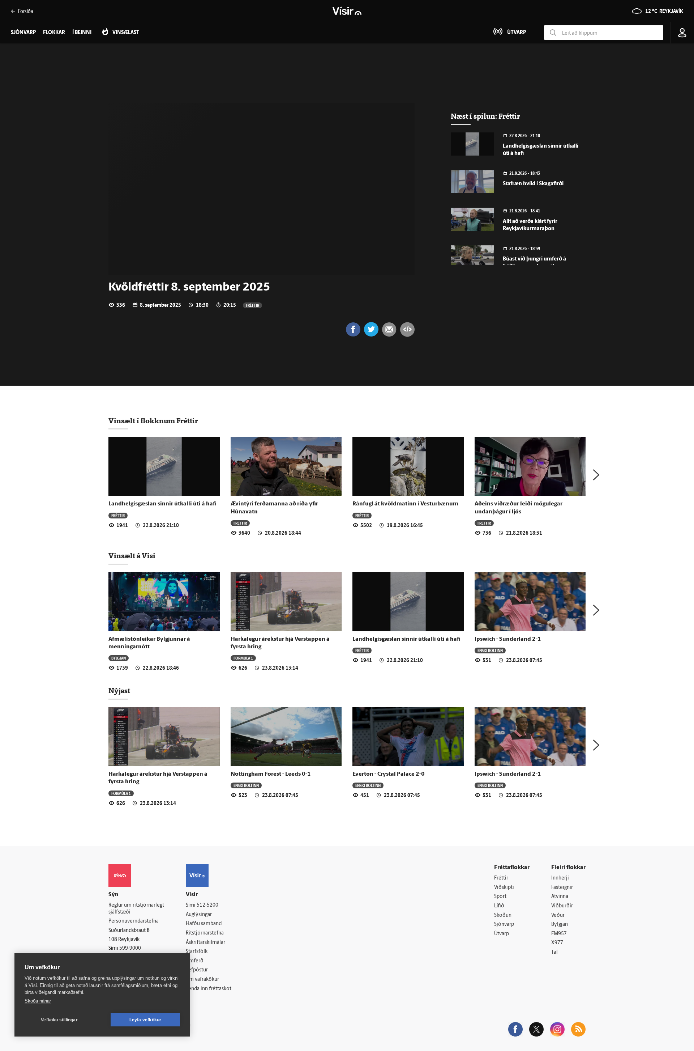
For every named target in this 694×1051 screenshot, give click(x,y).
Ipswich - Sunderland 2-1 (508, 639)
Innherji (560, 878)
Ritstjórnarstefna (205, 933)
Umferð (195, 961)
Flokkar (54, 32)
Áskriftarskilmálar (205, 942)
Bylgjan (118, 658)
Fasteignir (562, 887)
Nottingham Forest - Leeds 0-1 (271, 774)
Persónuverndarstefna (133, 921)
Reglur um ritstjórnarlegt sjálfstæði (136, 909)
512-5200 (207, 905)
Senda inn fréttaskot (208, 989)
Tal (554, 952)
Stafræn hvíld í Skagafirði (533, 184)
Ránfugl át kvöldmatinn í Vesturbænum (405, 504)
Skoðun (502, 915)
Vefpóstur (197, 970)
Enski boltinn (490, 650)
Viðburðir (562, 906)
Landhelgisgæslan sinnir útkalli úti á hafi (162, 504)
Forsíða (25, 11)
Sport (500, 896)
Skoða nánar (38, 1001)
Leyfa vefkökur (145, 1019)
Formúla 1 (243, 658)
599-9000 (130, 948)
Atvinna (559, 896)
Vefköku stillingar (59, 1019)
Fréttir (252, 305)
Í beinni (81, 32)
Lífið (499, 906)
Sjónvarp (504, 924)
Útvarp (501, 934)
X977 (557, 943)
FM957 (559, 934)
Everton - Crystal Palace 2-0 (388, 774)
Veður (558, 915)
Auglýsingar (199, 914)
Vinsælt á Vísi (131, 555)
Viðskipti (504, 887)
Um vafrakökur (202, 979)
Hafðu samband (204, 924)
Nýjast (119, 690)
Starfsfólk (196, 951)
